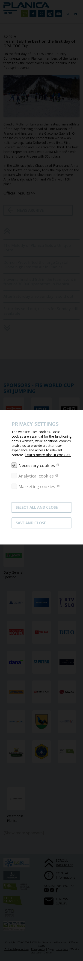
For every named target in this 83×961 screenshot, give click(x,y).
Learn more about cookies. (48, 454)
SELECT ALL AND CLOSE (37, 507)
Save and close (31, 522)
